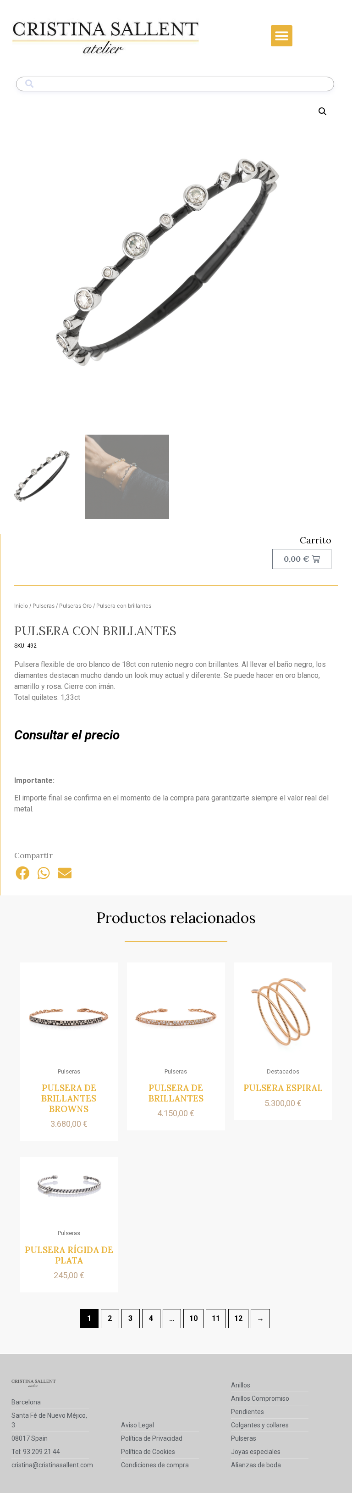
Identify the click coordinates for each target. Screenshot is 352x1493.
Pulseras (44, 605)
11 (216, 1318)
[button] (281, 36)
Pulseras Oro (75, 605)
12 (238, 1318)
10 (193, 1318)
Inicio (21, 605)
